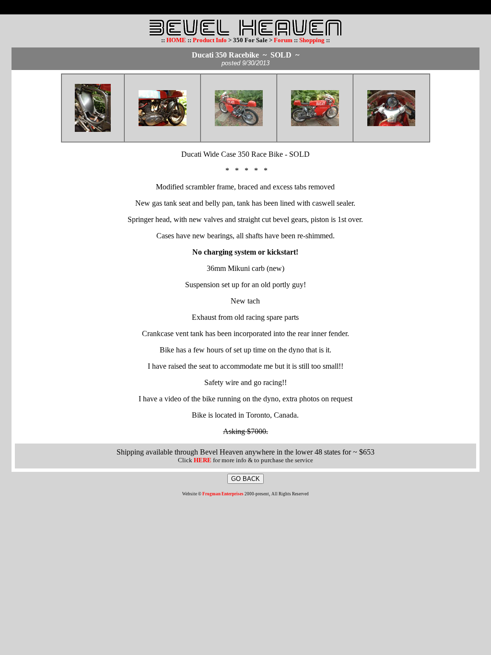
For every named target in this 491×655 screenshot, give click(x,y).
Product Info (210, 40)
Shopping (312, 40)
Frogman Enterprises (223, 493)
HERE (202, 460)
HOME (176, 40)
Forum (283, 40)
